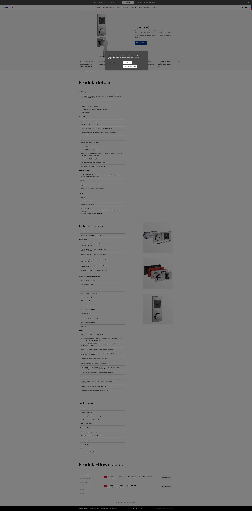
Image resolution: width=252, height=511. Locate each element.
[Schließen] (146, 52)
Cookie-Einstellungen (113, 62)
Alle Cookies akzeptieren (130, 66)
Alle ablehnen (127, 62)
